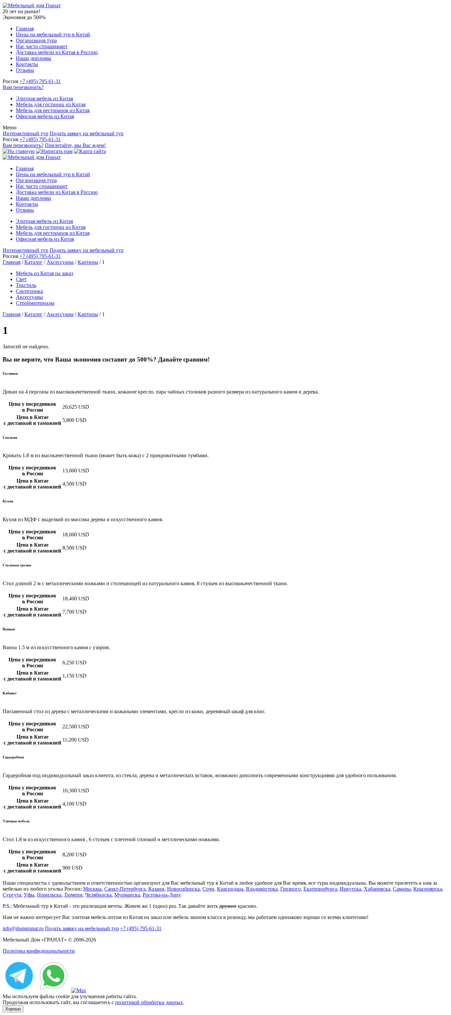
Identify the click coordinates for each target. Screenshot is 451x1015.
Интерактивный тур (25, 133)
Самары (402, 889)
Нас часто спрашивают (42, 46)
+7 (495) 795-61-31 (40, 81)
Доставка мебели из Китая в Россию (57, 52)
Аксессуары (60, 262)
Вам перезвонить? (23, 87)
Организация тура (36, 40)
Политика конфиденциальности (39, 951)
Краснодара (230, 889)
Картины (88, 262)
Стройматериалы (35, 303)
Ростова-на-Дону (161, 895)
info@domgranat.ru (23, 928)
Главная (25, 28)
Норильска (49, 895)
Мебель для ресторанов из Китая (52, 110)
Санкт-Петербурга (125, 889)
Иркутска (350, 889)
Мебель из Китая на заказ (44, 273)
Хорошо (13, 1008)
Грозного (290, 889)
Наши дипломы (33, 58)
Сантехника (29, 291)
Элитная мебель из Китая (44, 98)
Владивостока (262, 889)
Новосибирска (183, 889)
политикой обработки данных (149, 1002)
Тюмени (73, 895)
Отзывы (25, 70)
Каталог (33, 262)
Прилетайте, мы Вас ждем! (75, 145)
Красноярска (427, 889)
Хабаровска (377, 889)
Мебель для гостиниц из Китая (51, 104)
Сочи (208, 889)
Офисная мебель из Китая (45, 116)
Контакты (27, 64)
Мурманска (127, 895)
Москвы (92, 889)
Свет (21, 279)
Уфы (29, 895)
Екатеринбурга (320, 889)
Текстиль (26, 285)
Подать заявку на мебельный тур (86, 133)
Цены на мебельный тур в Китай (53, 34)
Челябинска (98, 895)
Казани (156, 889)
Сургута (12, 895)
